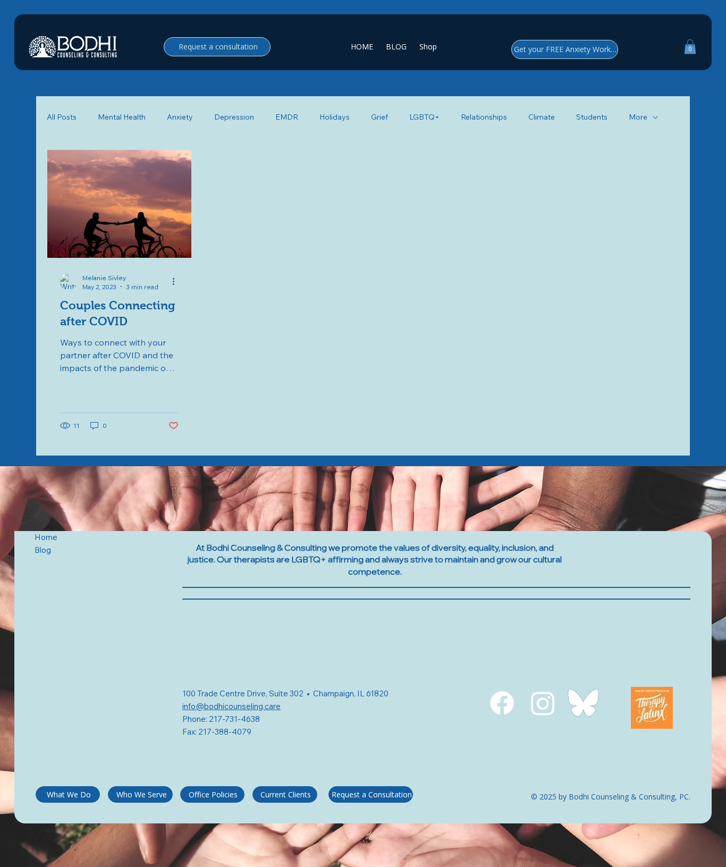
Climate (541, 117)
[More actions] (177, 281)
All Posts (62, 117)
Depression (234, 117)
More (638, 117)
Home (46, 537)
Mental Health (122, 117)
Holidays (334, 117)
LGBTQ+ (424, 117)
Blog (44, 550)
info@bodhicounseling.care (231, 706)
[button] (690, 46)
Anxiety (180, 117)
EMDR (286, 117)
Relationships (484, 117)
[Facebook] (502, 703)
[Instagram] (543, 703)
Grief (379, 117)
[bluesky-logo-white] (583, 703)
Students (591, 117)
